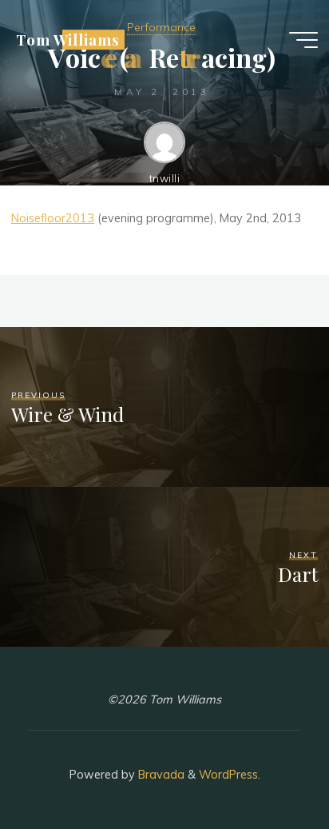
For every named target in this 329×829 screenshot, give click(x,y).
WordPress (228, 774)
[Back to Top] (266, 766)
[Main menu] (303, 40)
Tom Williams (67, 40)
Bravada (159, 774)
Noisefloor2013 (52, 218)
